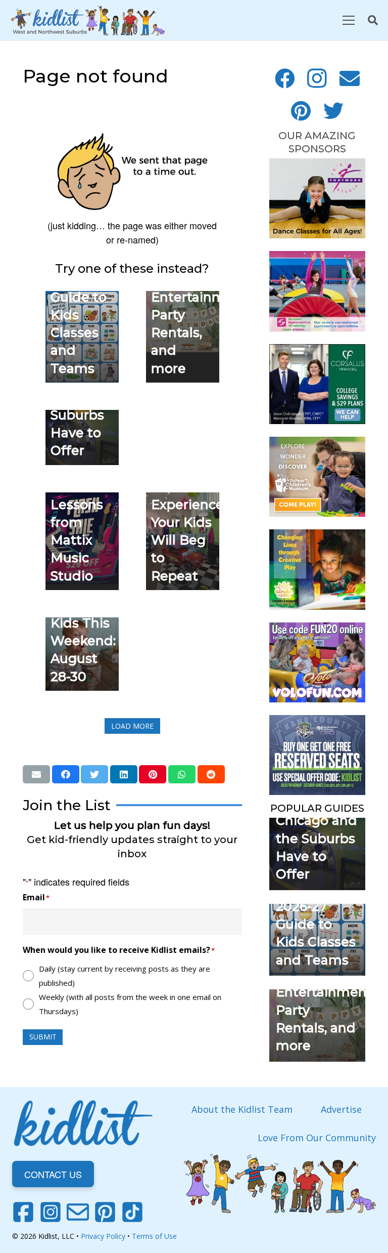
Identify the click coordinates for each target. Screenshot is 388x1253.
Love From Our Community (317, 1138)
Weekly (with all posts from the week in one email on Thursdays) (130, 1004)
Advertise (341, 1109)
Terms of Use (154, 1236)
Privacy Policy (103, 1236)
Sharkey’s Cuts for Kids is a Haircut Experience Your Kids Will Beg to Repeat (187, 504)
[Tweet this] (94, 774)
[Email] (349, 78)
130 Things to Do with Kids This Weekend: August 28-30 (83, 623)
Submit (43, 1036)
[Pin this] (152, 774)
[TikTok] (132, 1212)
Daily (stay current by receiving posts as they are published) (124, 976)
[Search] (373, 20)
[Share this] (65, 774)
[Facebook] (285, 78)
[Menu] (348, 20)
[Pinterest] (301, 111)
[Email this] (36, 774)
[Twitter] (333, 111)
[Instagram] (317, 78)
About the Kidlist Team (242, 1109)
